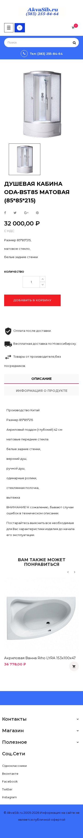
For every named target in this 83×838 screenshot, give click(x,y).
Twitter (7, 789)
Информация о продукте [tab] (41, 391)
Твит (15, 213)
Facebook (10, 781)
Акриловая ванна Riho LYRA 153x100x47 (40, 658)
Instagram (9, 797)
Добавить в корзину (32, 300)
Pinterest (37, 213)
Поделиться (5, 213)
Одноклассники (14, 766)
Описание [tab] (41, 379)
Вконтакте (10, 773)
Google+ (26, 213)
